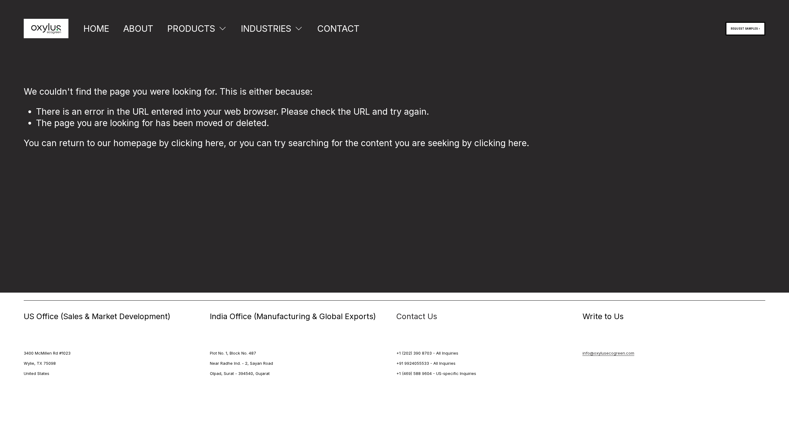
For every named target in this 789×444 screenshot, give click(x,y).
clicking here (197, 143)
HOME (96, 28)
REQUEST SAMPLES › (745, 28)
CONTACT (338, 28)
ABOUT (138, 28)
